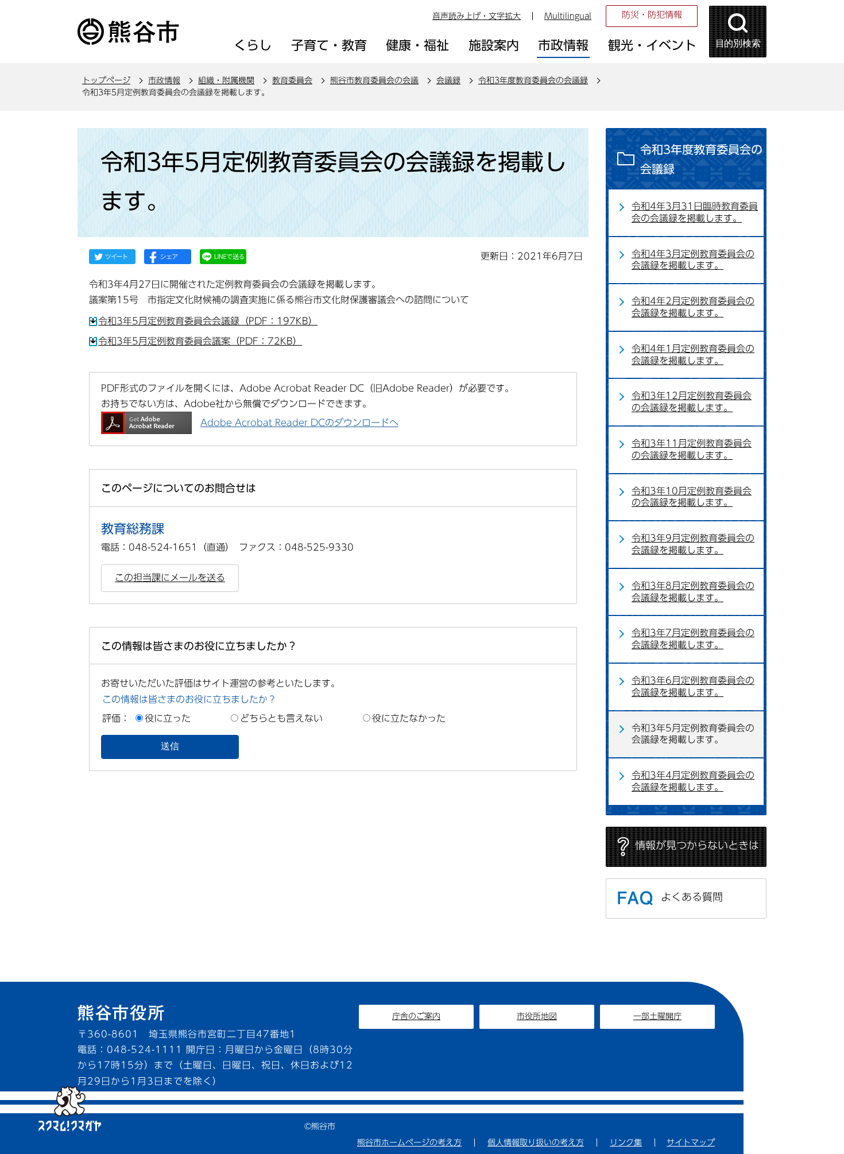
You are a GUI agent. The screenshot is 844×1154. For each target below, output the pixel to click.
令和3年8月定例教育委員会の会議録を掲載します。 (693, 591)
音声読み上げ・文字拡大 (476, 16)
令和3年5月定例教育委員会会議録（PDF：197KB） (208, 321)
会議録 (448, 80)
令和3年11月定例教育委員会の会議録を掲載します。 (692, 449)
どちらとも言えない (281, 718)
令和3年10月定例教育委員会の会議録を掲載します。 (692, 497)
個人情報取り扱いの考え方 (535, 1142)
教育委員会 (292, 80)
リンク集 (626, 1142)
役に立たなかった (409, 718)
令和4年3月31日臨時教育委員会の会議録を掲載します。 (695, 212)
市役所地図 (537, 1016)
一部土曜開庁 (657, 1016)
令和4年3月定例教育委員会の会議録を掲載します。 (693, 259)
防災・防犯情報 (652, 14)
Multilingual (567, 16)
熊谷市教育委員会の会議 (374, 80)
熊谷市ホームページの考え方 (409, 1142)
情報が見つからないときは (697, 845)
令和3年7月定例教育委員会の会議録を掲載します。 (693, 638)
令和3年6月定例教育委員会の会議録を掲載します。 (693, 686)
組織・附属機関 (226, 80)
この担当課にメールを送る (170, 577)
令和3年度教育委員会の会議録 (533, 80)
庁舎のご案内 (416, 1016)
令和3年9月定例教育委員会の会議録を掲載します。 (693, 544)
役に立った (168, 718)
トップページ (106, 80)
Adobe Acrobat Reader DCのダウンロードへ (299, 422)
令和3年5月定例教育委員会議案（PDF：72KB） (200, 341)
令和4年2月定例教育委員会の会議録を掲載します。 (693, 306)
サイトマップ (691, 1142)
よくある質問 (692, 897)
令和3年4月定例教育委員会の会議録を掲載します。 (693, 781)
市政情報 (164, 80)
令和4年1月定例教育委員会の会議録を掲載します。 (693, 354)
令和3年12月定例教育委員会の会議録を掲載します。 (692, 401)
